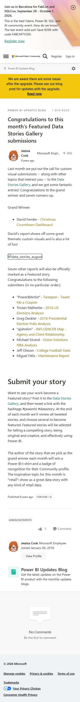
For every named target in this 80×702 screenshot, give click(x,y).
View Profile (34, 556)
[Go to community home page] (26, 56)
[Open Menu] (73, 68)
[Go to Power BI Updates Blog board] (13, 571)
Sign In (70, 56)
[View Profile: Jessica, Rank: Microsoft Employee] (13, 155)
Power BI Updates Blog (21, 68)
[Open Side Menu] (6, 56)
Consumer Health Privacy (21, 694)
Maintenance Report (53, 355)
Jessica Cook (25, 153)
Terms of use (66, 673)
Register (56, 56)
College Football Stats (53, 350)
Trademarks (11, 682)
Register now (14, 40)
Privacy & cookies (41, 673)
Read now (34, 93)
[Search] (45, 56)
